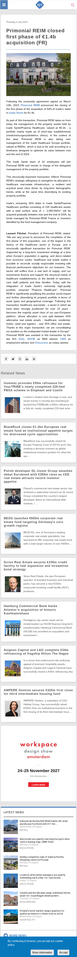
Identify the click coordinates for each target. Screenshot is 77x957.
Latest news (14, 812)
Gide (21, 338)
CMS (63, 338)
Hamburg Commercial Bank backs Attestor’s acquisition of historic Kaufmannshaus (30, 609)
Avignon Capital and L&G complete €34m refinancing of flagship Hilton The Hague (36, 651)
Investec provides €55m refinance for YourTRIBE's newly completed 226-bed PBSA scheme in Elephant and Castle (34, 386)
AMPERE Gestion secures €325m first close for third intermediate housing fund (38, 691)
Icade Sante (16, 112)
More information (42, 952)
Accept (63, 952)
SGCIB (31, 338)
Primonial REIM (30, 105)
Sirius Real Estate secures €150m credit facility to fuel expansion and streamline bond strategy (36, 566)
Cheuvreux (41, 342)
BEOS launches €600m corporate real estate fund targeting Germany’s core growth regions (33, 522)
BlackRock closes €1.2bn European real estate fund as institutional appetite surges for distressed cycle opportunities (38, 430)
